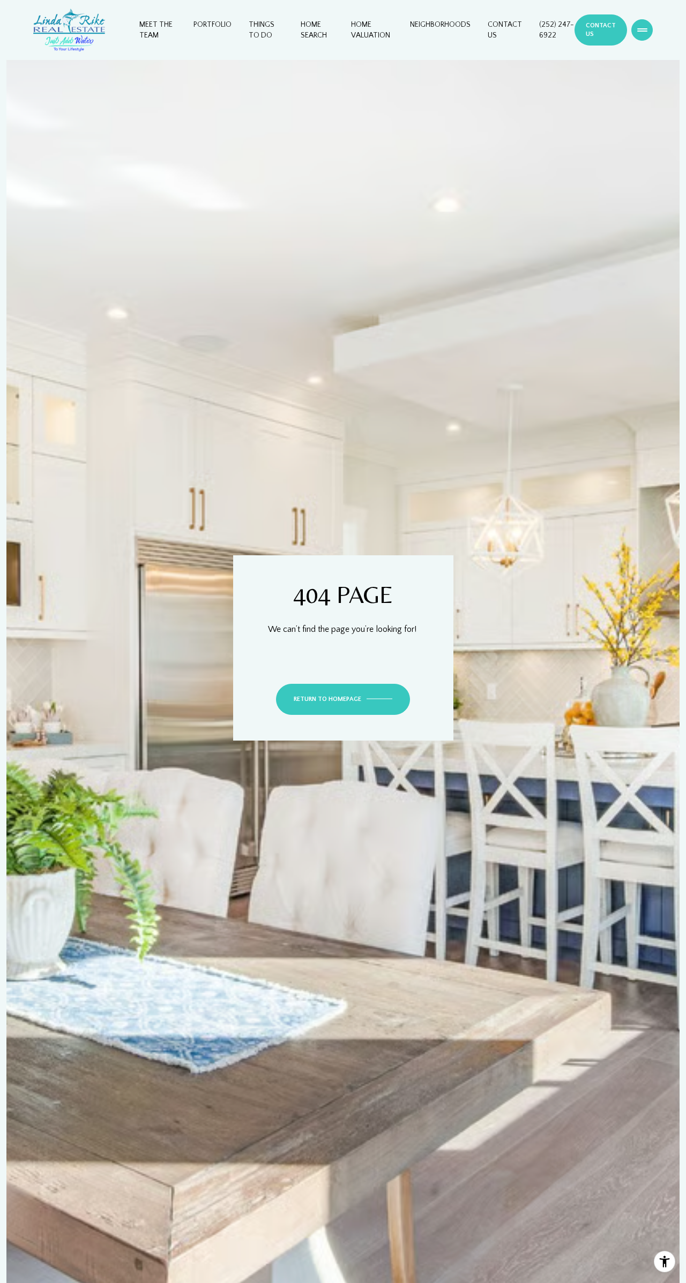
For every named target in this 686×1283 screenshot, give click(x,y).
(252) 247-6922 (556, 30)
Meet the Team (156, 30)
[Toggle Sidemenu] (642, 30)
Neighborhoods (440, 24)
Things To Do (261, 30)
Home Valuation (370, 30)
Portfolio (212, 24)
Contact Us (505, 30)
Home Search (314, 30)
